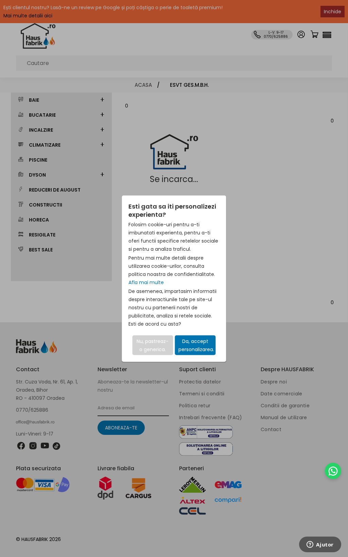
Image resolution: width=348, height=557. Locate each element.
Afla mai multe (146, 282)
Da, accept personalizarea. (196, 345)
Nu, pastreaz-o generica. (153, 345)
